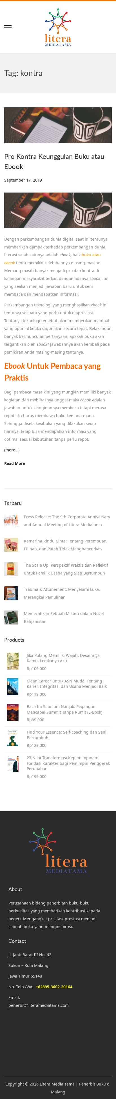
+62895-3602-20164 (54, 986)
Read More (14, 463)
